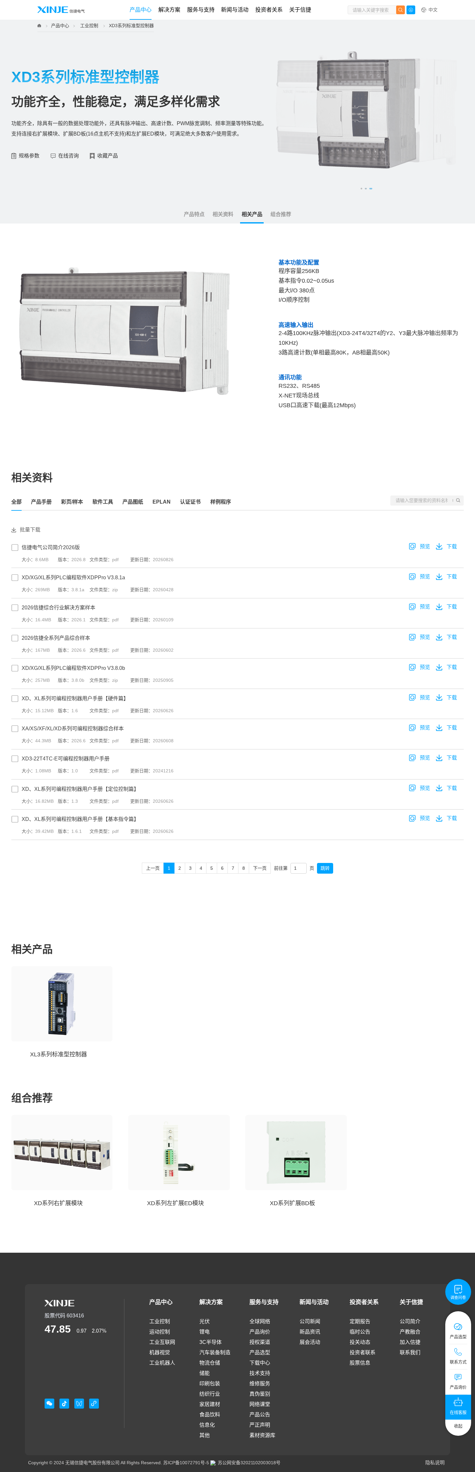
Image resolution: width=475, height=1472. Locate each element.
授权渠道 (259, 1342)
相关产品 (252, 214)
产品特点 (194, 214)
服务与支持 (201, 10)
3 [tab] (370, 189)
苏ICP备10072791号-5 (186, 1462)
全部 (16, 502)
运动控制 (159, 1332)
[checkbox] (237, 694)
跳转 (325, 868)
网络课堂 (259, 1404)
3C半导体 (210, 1342)
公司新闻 (310, 1321)
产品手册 (41, 502)
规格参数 (29, 155)
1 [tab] (361, 189)
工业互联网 (162, 1342)
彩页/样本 (72, 502)
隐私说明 (435, 1462)
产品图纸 (132, 502)
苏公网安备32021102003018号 (249, 1462)
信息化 (207, 1425)
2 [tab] (365, 189)
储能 (204, 1373)
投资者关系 (269, 10)
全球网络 (259, 1321)
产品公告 (259, 1414)
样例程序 (220, 502)
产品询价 (259, 1332)
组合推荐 (280, 214)
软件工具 (102, 502)
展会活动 (310, 1342)
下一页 (260, 868)
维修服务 (259, 1383)
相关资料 (223, 214)
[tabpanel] (366, 109)
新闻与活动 (234, 10)
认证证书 (190, 502)
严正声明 (259, 1425)
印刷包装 (209, 1383)
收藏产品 (107, 155)
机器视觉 (159, 1352)
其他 (204, 1435)
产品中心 (141, 10)
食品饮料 (209, 1414)
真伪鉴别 (259, 1394)
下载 (452, 546)
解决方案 (169, 10)
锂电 (204, 1332)
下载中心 (259, 1363)
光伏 (204, 1321)
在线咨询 (68, 155)
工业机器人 (162, 1363)
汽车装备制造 (214, 1352)
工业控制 (89, 25)
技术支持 (259, 1373)
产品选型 (259, 1352)
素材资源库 (262, 1435)
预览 (425, 546)
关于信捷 (300, 10)
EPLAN (162, 502)
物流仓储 (209, 1363)
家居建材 (209, 1404)
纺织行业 (209, 1394)
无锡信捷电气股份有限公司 (92, 1462)
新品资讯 (310, 1332)
